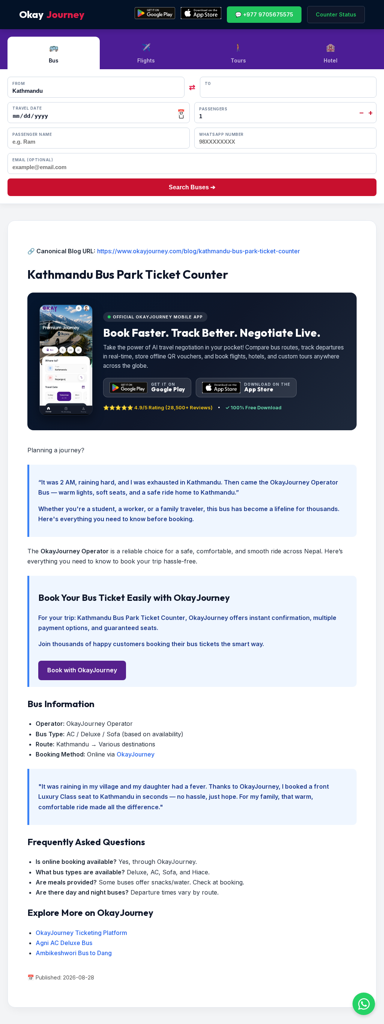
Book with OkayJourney (82, 670)
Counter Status (336, 14)
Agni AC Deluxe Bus (64, 943)
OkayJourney (135, 754)
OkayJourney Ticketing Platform (81, 932)
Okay (51, 14)
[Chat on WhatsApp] (363, 1004)
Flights (146, 53)
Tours (238, 53)
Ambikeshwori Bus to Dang (74, 953)
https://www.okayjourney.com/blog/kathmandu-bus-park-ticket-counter (198, 251)
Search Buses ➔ (192, 187)
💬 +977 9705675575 (264, 14)
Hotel (331, 53)
